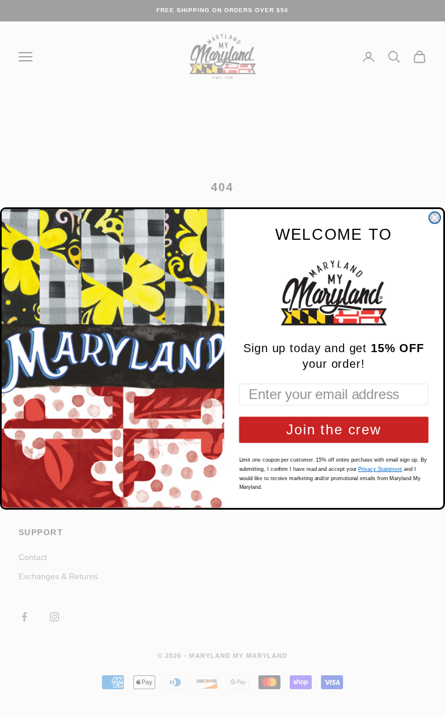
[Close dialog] (434, 218)
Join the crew (333, 429)
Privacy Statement (380, 469)
